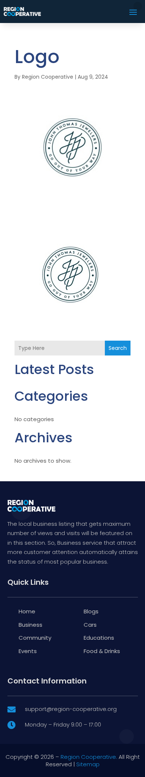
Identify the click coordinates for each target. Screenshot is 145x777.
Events (28, 651)
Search (118, 348)
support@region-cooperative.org (71, 709)
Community (35, 638)
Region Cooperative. (89, 757)
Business (30, 625)
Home (27, 611)
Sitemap (88, 764)
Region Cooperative (47, 77)
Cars (90, 625)
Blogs (91, 611)
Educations (99, 638)
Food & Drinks (102, 651)
